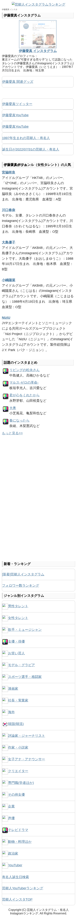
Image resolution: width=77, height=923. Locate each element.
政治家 (13, 853)
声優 (11, 818)
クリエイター (18, 771)
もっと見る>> (12, 433)
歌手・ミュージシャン (25, 630)
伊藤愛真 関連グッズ (17, 82)
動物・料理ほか (20, 842)
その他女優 (16, 794)
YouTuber (15, 865)
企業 (11, 806)
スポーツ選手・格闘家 (25, 677)
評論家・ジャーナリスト (26, 736)
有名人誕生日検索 (15, 877)
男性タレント (18, 606)
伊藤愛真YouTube (15, 115)
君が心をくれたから (24, 395)
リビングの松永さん (24, 370)
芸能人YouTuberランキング (22, 888)
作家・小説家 (18, 747)
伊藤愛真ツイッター (17, 104)
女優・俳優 (16, 641)
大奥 (12, 408)
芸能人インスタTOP (17, 899)
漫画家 (13, 688)
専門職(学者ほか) (21, 783)
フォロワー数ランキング (20, 585)
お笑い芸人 (16, 653)
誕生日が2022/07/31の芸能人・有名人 (30, 149)
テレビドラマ (18, 830)
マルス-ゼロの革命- (23, 382)
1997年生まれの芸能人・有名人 (26, 138)
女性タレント (18, 618)
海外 (11, 712)
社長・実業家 (18, 700)
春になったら (19, 420)
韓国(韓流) (16, 724)
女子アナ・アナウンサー (26, 759)
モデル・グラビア (21, 665)
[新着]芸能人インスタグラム (23, 574)
